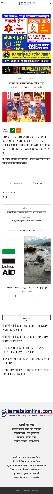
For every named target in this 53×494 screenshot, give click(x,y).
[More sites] (12, 130)
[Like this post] (30, 183)
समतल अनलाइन (25, 87)
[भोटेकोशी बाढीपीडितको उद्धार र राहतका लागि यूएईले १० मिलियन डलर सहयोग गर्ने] (26, 260)
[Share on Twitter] (35, 183)
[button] (4, 266)
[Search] (50, 3)
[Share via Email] (41, 183)
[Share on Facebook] (33, 183)
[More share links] (18, 130)
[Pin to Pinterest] (38, 183)
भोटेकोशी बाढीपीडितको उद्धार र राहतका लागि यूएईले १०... (26, 288)
